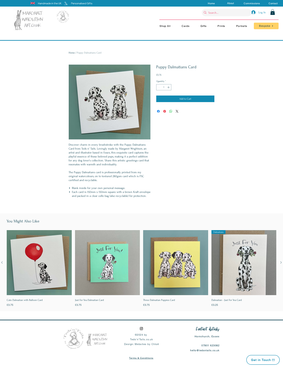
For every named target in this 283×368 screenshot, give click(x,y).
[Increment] (169, 87)
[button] (230, 3)
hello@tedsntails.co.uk (204, 350)
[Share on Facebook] (158, 111)
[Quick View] (39, 262)
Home (72, 52)
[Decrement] (159, 87)
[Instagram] (141, 328)
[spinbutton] (164, 87)
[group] (141, 268)
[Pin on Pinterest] (165, 111)
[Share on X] (177, 111)
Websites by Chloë (147, 344)
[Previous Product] (2, 262)
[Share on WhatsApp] (171, 111)
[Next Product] (281, 262)
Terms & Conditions (141, 358)
